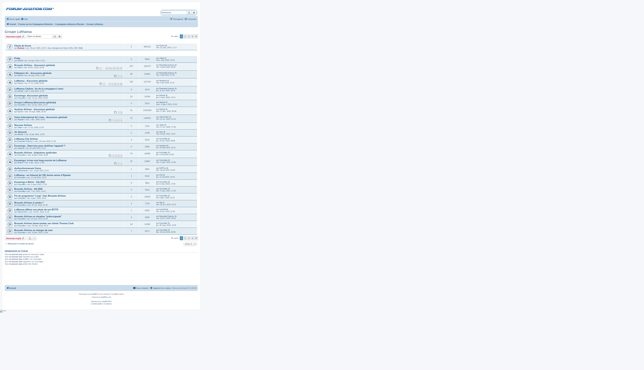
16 (117, 68)
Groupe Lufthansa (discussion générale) (35, 102)
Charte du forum (22, 45)
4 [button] (192, 36)
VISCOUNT (164, 117)
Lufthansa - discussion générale (30, 81)
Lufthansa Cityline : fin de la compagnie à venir (38, 88)
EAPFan (162, 168)
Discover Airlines (23, 125)
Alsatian (20, 120)
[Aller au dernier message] (166, 45)
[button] (196, 36)
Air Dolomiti (20, 132)
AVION (20, 61)
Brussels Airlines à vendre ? (29, 202)
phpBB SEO (107, 301)
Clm (161, 175)
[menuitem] (24, 19)
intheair (20, 91)
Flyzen (162, 45)
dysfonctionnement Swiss (27, 168)
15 (114, 68)
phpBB (93, 294)
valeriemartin (22, 171)
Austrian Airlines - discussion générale (34, 109)
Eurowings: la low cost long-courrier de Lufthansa (40, 160)
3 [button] (188, 36)
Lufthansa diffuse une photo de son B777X (36, 209)
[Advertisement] (101, 275)
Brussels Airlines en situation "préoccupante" (38, 216)
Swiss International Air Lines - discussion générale (40, 117)
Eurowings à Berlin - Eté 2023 (29, 182)
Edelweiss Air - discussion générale (32, 73)
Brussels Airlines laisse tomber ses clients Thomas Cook (44, 223)
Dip (160, 202)
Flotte (17, 58)
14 (110, 68)
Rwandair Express (166, 65)
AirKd (19, 67)
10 (121, 84)
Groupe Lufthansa (18, 32)
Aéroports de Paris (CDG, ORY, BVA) (67, 48)
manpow (20, 148)
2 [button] (185, 36)
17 (121, 68)
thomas (20, 48)
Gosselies (21, 98)
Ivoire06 (162, 209)
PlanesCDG (22, 212)
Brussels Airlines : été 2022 (28, 189)
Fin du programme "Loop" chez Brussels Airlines (40, 196)
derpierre (163, 81)
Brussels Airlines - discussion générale (34, 65)
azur (161, 132)
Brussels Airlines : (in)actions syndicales (35, 152)
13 (107, 68)
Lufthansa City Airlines (26, 139)
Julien (161, 58)
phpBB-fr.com (106, 297)
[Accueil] (31, 8)
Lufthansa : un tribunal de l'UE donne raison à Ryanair (42, 175)
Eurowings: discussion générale (31, 95)
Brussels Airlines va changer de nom (33, 230)
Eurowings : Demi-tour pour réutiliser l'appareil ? (39, 146)
